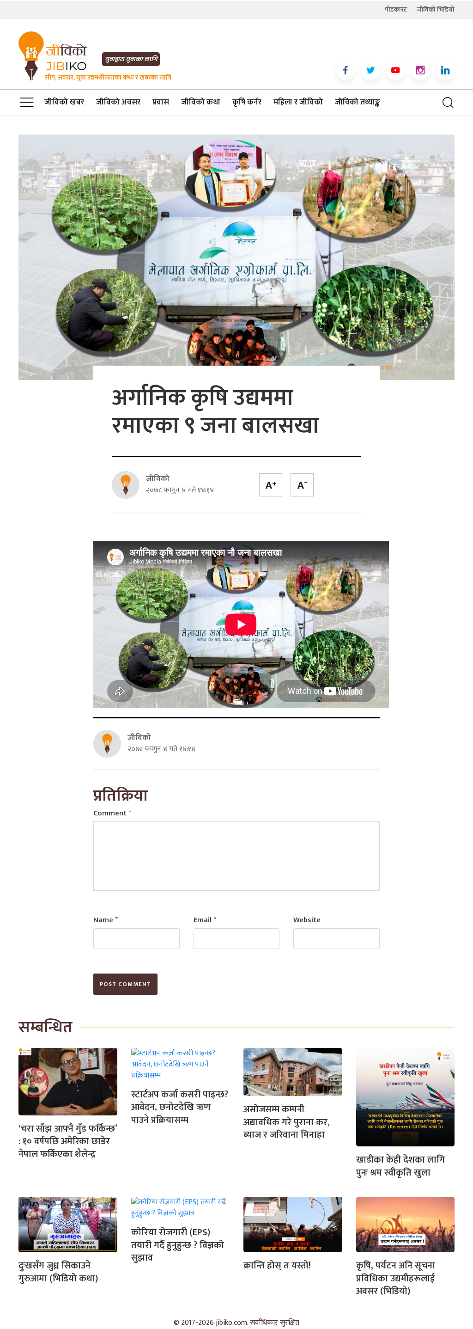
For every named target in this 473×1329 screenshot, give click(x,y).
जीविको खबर (64, 102)
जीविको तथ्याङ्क (357, 102)
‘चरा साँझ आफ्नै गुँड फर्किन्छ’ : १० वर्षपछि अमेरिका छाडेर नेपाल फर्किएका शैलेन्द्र (67, 1141)
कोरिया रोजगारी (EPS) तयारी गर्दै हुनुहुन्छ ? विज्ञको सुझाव (177, 1245)
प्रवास (160, 102)
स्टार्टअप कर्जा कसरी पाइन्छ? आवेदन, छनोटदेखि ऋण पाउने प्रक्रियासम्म (179, 1107)
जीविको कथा (200, 102)
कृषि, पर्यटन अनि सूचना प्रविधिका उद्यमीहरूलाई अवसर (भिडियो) (395, 1278)
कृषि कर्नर (246, 102)
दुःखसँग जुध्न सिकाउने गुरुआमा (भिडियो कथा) (58, 1272)
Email (205, 920)
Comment (112, 813)
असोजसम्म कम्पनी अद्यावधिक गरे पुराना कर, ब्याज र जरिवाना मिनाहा (286, 1122)
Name (105, 920)
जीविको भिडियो (436, 9)
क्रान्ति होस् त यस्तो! (277, 1266)
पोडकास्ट (396, 9)
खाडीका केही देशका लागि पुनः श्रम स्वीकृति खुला (400, 1166)
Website (307, 920)
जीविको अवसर (118, 102)
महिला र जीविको (298, 102)
